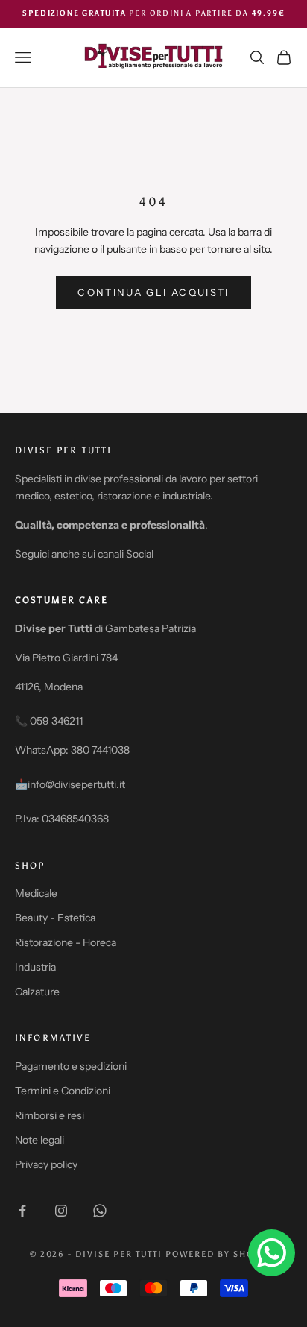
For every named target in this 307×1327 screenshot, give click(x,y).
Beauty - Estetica (55, 917)
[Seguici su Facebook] (22, 1210)
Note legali (39, 1140)
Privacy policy (46, 1164)
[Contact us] (271, 1252)
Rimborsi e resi (49, 1115)
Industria (35, 967)
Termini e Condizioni (62, 1090)
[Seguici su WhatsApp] (99, 1210)
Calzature (37, 991)
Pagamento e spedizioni (71, 1066)
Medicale (36, 893)
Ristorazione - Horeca (65, 942)
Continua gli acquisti (153, 292)
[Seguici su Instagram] (61, 1210)
